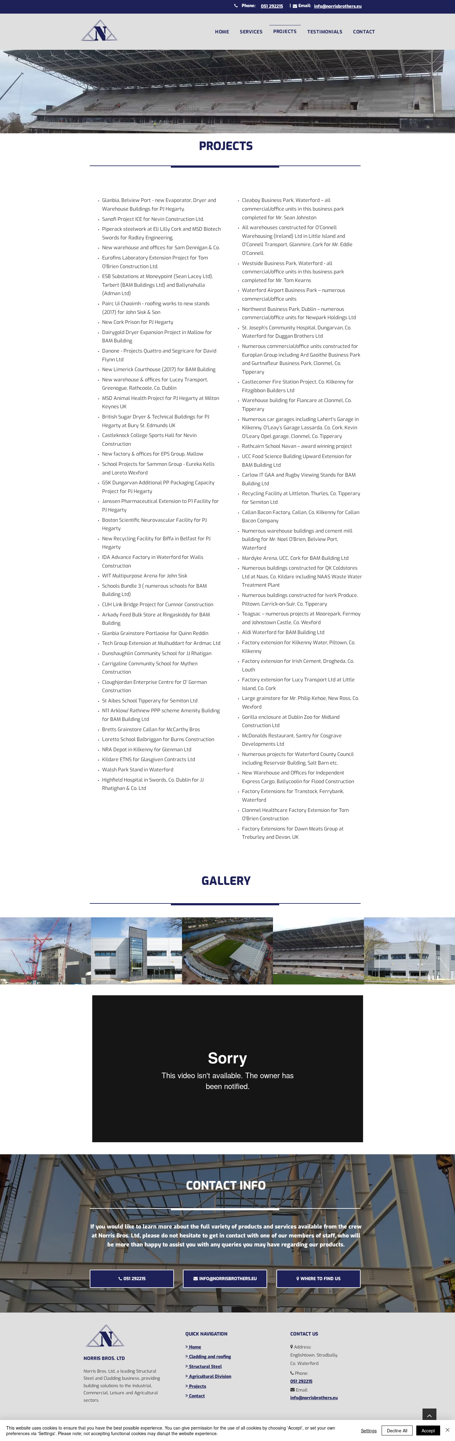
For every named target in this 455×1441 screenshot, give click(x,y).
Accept (428, 1430)
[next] (444, 954)
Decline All (397, 1430)
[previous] (11, 954)
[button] (251, 31)
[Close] (447, 1430)
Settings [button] (369, 1430)
